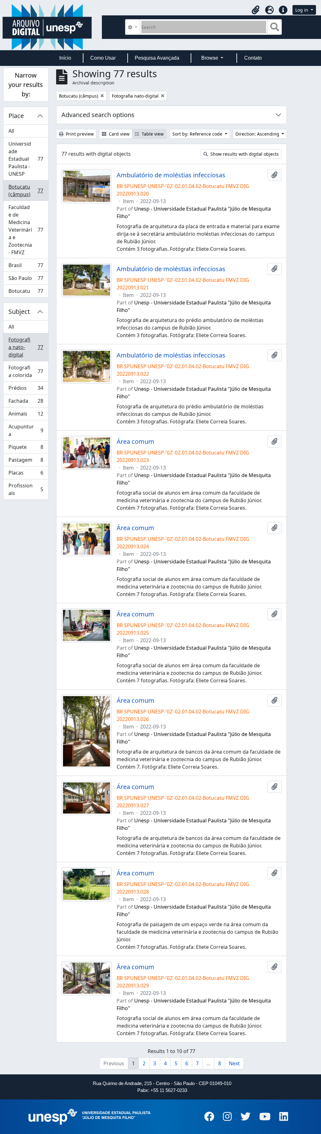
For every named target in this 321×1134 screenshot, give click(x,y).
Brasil (25, 267)
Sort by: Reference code (198, 134)
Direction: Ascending (258, 134)
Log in (302, 10)
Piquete (25, 448)
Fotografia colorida (25, 371)
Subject (19, 311)
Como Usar (103, 58)
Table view (152, 134)
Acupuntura (25, 430)
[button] (255, 10)
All (11, 130)
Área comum (135, 441)
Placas (25, 474)
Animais (25, 415)
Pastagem (25, 461)
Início (65, 58)
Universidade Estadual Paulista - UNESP (25, 158)
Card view (118, 134)
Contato (253, 58)
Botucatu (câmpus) (25, 190)
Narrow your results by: (25, 84)
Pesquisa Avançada (157, 58)
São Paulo (25, 280)
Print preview (79, 134)
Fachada (25, 402)
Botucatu (25, 292)
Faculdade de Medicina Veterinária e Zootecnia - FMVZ (25, 230)
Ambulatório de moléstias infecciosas (171, 175)
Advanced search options (97, 114)
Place (16, 115)
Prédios (25, 389)
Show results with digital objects (244, 154)
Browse (210, 58)
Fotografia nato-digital (25, 347)
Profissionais (25, 489)
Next (234, 1063)
